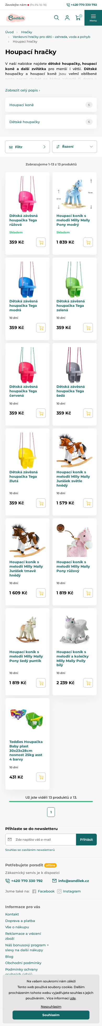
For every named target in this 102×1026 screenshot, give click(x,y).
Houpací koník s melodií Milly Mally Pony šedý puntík (26, 656)
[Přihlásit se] (67, 18)
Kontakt (12, 914)
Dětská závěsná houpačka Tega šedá (70, 390)
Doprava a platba (20, 921)
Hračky (26, 32)
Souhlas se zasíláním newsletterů (30, 850)
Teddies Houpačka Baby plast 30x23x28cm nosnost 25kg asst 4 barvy (26, 751)
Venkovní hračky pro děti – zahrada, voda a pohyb (51, 37)
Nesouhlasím (51, 1006)
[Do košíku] (41, 242)
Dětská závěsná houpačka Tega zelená (70, 305)
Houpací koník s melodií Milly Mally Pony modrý (73, 220)
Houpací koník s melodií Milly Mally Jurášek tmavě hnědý (26, 568)
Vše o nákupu (17, 927)
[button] (57, 18)
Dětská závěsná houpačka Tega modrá (23, 305)
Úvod (9, 32)
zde (73, 998)
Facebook (46, 891)
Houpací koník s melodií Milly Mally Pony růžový (73, 566)
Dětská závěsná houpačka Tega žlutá (23, 476)
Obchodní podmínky (23, 963)
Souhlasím (51, 1015)
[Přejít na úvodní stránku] (15, 17)
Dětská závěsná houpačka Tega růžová (23, 220)
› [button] (22, 90)
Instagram (72, 891)
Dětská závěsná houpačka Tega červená (23, 390)
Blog (9, 956)
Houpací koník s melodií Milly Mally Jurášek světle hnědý (73, 478)
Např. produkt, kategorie (39, 45)
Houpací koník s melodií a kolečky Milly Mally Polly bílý (72, 658)
